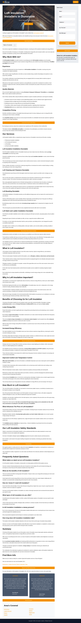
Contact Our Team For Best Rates (28, 122)
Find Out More (29, 443)
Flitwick (18, 564)
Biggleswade (32, 612)
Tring (26, 564)
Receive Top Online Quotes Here (28, 340)
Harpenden (22, 564)
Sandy (30, 614)
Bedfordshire (5, 564)
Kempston (31, 608)
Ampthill (5, 614)
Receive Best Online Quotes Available (28, 230)
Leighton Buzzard (12, 564)
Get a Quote (27, 23)
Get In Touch (67, 50)
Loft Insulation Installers (38, 32)
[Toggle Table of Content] (14, 45)
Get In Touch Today (29, 40)
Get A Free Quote (28, 600)
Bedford (30, 610)
